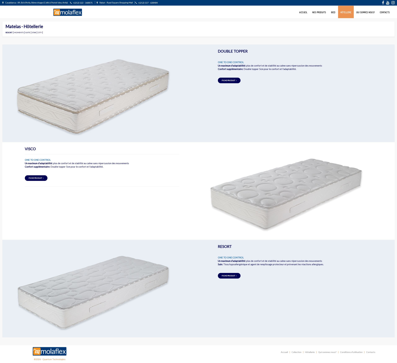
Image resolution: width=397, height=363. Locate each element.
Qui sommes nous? (365, 12)
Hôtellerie (345, 12)
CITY (40, 32)
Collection (296, 352)
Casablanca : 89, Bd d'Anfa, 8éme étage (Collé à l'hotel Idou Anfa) (36, 2)
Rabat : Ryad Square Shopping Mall (116, 2)
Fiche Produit (228, 80)
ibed (333, 12)
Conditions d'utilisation (351, 352)
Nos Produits (319, 12)
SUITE (27, 32)
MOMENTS (19, 32)
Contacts (385, 12)
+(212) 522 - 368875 (83, 2)
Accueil (303, 12)
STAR (34, 32)
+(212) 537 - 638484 (148, 2)
